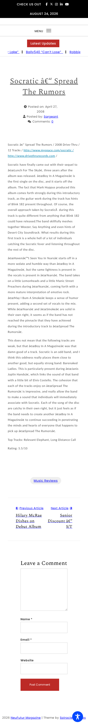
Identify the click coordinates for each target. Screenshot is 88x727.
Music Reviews (46, 480)
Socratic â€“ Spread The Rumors (44, 86)
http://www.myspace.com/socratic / (48, 150)
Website (27, 660)
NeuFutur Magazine (26, 718)
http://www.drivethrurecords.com (31, 156)
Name (26, 619)
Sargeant (51, 116)
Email (26, 640)
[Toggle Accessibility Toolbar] (77, 717)
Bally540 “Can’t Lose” (43, 52)
